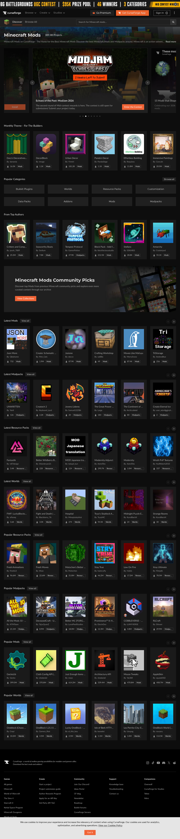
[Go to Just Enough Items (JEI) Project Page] (75, 667)
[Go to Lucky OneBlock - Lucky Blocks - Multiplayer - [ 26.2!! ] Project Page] (75, 720)
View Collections (25, 298)
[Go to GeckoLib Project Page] (17, 667)
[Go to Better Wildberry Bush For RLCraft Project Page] (46, 453)
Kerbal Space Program (13, 808)
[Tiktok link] (153, 762)
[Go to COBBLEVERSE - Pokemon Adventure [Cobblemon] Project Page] (134, 613)
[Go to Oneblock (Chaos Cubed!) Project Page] (17, 720)
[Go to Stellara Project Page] (134, 239)
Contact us (114, 794)
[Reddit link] (174, 762)
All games (8, 784)
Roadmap (78, 803)
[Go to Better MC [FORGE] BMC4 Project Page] (75, 613)
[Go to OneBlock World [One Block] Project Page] (163, 720)
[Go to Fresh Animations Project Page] (17, 560)
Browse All (31, 22)
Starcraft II (8, 803)
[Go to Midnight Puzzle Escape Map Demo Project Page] (134, 506)
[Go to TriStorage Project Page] (163, 346)
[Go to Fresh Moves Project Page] (46, 560)
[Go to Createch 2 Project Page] (46, 399)
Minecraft (8, 789)
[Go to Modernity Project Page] (134, 453)
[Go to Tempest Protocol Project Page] (75, 239)
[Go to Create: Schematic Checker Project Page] (46, 346)
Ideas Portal (79, 789)
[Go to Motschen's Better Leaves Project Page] (75, 560)
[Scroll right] (174, 321)
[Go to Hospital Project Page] (75, 506)
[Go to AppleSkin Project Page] (163, 667)
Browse (29, 12)
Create (43, 12)
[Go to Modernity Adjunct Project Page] (105, 453)
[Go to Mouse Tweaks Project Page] (134, 667)
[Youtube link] (158, 762)
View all (25, 321)
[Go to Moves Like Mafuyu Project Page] (134, 346)
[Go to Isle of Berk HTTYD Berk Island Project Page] (105, 720)
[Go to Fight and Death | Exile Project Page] (46, 506)
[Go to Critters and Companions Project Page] (17, 239)
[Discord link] (163, 762)
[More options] (174, 13)
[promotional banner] (90, 4)
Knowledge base (116, 784)
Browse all (169, 179)
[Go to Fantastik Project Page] (17, 453)
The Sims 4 (9, 798)
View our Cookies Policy (110, 825)
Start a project (45, 784)
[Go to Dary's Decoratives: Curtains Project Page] (17, 151)
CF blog (77, 794)
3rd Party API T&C (47, 803)
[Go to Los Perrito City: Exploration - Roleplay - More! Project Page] (134, 720)
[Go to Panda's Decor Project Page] (105, 151)
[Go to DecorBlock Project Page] (46, 151)
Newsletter (79, 798)
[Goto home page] (12, 13)
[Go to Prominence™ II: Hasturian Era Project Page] (105, 613)
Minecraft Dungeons (13, 812)
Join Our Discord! (81, 784)
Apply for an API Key (48, 798)
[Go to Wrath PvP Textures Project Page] (163, 453)
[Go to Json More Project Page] (17, 346)
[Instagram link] (147, 762)
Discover (17, 22)
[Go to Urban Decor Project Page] (75, 151)
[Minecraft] (7, 22)
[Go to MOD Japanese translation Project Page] (75, 453)
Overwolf (148, 784)
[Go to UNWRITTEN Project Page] (17, 399)
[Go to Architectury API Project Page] (105, 667)
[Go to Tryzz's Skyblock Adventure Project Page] (105, 506)
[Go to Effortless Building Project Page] (134, 151)
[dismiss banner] (175, 4)
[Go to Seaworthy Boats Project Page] (46, 239)
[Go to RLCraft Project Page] (163, 613)
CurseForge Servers (82, 812)
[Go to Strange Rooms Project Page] (163, 506)
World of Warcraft (12, 794)
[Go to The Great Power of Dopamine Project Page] (105, 399)
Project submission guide (49, 789)
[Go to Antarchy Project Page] (163, 239)
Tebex (146, 794)
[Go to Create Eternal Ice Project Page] (163, 399)
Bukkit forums (80, 808)
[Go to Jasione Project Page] (75, 346)
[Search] (173, 22)
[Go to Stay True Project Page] (105, 560)
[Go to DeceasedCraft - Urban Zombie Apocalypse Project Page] (46, 613)
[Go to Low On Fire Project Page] (134, 560)
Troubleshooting (116, 789)
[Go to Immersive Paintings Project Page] (163, 151)
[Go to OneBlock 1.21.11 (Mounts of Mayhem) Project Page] (46, 720)
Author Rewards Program (50, 794)
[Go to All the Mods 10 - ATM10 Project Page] (17, 613)
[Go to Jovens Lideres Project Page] (75, 399)
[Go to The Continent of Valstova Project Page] (134, 399)
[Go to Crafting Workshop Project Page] (105, 346)
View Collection (126, 107)
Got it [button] (90, 832)
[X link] (169, 762)
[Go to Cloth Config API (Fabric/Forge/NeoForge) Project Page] (46, 667)
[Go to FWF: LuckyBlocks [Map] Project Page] (17, 506)
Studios (57, 12)
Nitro (146, 798)
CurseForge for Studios (154, 789)
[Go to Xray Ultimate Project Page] (163, 560)
